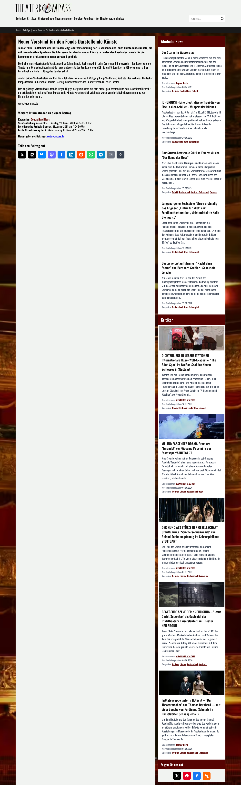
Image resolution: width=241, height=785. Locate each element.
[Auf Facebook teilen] (61, 154)
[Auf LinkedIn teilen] (71, 154)
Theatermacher (64, 18)
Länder (191, 408)
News (47, 119)
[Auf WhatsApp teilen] (91, 154)
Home (18, 30)
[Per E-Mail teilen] (111, 154)
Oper (201, 491)
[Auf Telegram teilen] (101, 154)
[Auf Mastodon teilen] (52, 154)
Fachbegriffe (91, 18)
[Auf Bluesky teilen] (42, 154)
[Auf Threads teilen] (32, 154)
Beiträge (21, 18)
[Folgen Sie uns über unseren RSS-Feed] (207, 776)
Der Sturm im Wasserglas (178, 52)
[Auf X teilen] (22, 154)
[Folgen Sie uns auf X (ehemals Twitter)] (177, 776)
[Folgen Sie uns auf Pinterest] (187, 776)
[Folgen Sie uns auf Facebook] (197, 776)
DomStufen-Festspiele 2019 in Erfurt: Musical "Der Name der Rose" (191, 155)
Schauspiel (194, 141)
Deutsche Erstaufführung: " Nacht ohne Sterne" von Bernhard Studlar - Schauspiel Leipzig (189, 268)
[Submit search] (222, 18)
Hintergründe (46, 18)
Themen (213, 192)
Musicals (195, 192)
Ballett (195, 91)
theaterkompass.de (55, 136)
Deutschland (37, 119)
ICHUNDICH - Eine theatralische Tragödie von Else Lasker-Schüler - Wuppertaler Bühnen (191, 104)
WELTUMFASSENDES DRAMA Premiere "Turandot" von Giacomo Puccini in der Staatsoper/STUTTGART (186, 448)
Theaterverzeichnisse (112, 18)
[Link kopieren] (120, 154)
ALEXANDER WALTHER (185, 400)
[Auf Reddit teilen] (81, 154)
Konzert (175, 408)
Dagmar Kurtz (182, 83)
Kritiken (32, 18)
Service (78, 18)
